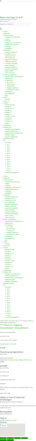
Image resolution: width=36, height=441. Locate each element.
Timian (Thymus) (10, 73)
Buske (6, 123)
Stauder (5, 103)
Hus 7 (8, 155)
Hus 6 (8, 154)
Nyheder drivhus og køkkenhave (14, 76)
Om (4, 140)
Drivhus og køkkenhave (9, 75)
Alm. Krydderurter (10, 58)
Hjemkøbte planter (8, 138)
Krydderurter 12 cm (10, 56)
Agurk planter (9, 78)
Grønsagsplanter (10, 93)
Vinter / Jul (6, 101)
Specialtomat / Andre (13, 90)
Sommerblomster (8, 35)
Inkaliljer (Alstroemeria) (11, 44)
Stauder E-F (8, 110)
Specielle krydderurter (11, 59)
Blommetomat (11, 84)
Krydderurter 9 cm (10, 54)
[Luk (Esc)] (24, 438)
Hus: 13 (8, 167)
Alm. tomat (10, 82)
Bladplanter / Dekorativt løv (13, 43)
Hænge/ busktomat (12, 88)
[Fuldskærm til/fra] (10, 438)
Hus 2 (8, 146)
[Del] (17, 438)
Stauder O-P (8, 118)
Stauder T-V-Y (9, 122)
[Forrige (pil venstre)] (3, 440)
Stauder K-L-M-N (10, 116)
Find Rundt (8, 142)
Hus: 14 (9, 169)
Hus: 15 (8, 170)
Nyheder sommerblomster (12, 37)
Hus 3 (8, 148)
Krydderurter (7, 50)
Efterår (5, 97)
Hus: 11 (8, 163)
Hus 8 (8, 157)
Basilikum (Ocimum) (10, 61)
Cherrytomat (10, 86)
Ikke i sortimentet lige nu (12, 321)
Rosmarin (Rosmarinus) (11, 69)
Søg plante (3, 24)
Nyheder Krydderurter (11, 52)
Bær (6, 95)
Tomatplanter (9, 80)
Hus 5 (8, 152)
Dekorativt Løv (28, 360)
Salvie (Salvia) (9, 71)
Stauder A (8, 106)
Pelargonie (8, 46)
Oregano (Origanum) (11, 67)
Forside (5, 31)
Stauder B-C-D (9, 108)
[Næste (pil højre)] (10, 440)
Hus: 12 (8, 165)
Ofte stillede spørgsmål (12, 172)
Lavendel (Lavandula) (11, 63)
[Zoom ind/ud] (3, 438)
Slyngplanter (8, 48)
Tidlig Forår (6, 33)
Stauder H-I (8, 114)
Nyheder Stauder (10, 105)
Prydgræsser (7, 125)
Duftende (8, 41)
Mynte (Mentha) (9, 65)
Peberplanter (9, 91)
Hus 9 (8, 159)
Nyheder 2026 (7, 127)
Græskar (7, 99)
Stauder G (8, 112)
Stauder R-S (8, 120)
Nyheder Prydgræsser (11, 137)
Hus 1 (8, 144)
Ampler (7, 39)
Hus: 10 (9, 161)
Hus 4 (8, 150)
